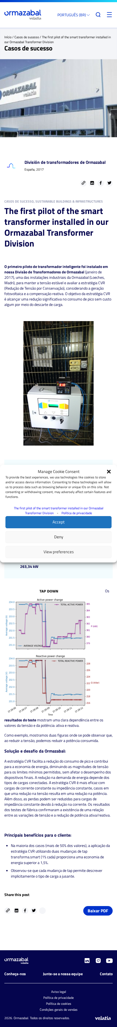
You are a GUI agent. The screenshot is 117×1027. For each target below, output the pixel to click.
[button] (109, 471)
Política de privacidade (76, 513)
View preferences (59, 552)
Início (7, 37)
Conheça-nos (15, 974)
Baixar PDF (98, 910)
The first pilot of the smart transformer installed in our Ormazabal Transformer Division (58, 510)
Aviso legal (58, 991)
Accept (58, 522)
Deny (58, 537)
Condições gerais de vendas (59, 1009)
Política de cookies (58, 1003)
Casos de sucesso (26, 37)
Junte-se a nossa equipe (63, 974)
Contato (106, 974)
